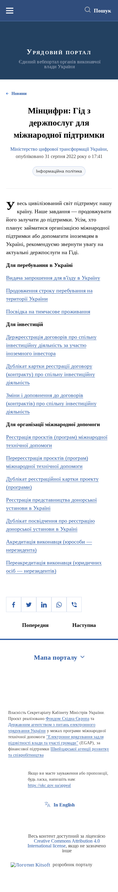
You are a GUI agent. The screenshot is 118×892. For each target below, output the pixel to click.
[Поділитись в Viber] (74, 604)
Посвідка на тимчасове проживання (48, 311)
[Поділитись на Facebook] (13, 604)
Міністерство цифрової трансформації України (58, 149)
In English (64, 804)
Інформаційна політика (59, 171)
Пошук (102, 11)
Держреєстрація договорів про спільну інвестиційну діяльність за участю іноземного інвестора (51, 345)
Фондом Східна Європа (67, 718)
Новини (19, 93)
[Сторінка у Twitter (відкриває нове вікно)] (58, 818)
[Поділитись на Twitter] (28, 604)
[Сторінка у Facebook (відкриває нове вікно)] (47, 818)
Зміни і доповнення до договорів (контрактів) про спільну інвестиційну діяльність (51, 403)
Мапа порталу (55, 657)
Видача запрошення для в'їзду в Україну (53, 278)
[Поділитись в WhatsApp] (59, 604)
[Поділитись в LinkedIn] (44, 604)
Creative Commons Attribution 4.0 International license (64, 843)
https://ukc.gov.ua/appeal (49, 785)
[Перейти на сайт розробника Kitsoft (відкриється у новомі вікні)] (30, 864)
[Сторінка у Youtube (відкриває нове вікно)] (70, 818)
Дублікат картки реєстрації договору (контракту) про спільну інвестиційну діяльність (50, 374)
